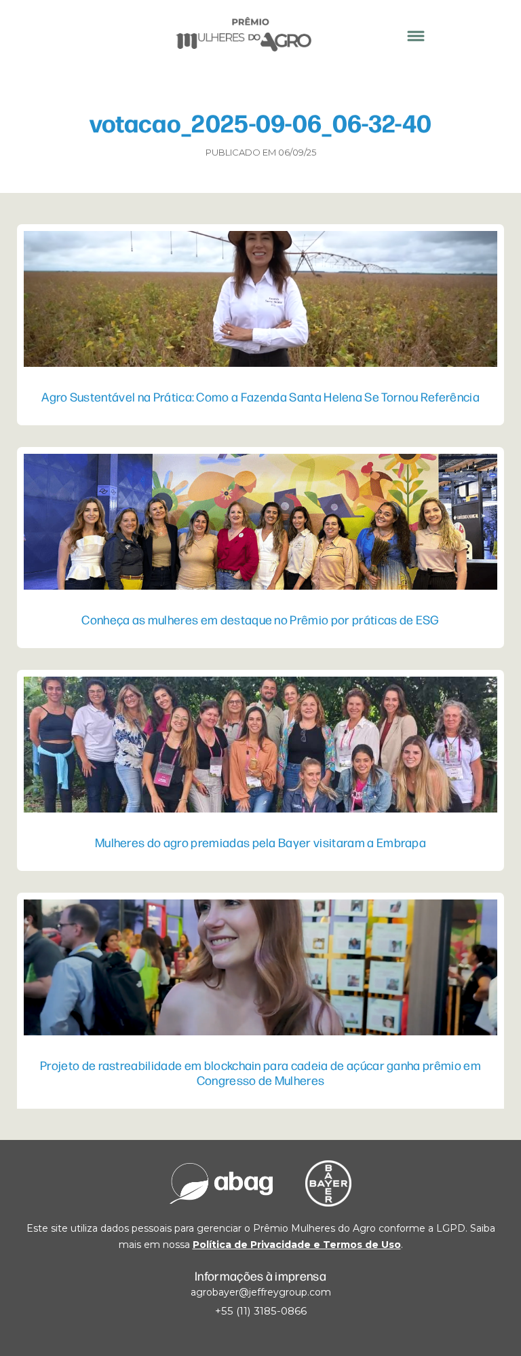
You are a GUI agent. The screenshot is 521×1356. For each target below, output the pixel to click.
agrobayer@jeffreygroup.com (261, 1292)
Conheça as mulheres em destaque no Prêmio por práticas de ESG (260, 619)
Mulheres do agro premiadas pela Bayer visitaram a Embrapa (260, 842)
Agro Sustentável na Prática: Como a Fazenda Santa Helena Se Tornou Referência (260, 396)
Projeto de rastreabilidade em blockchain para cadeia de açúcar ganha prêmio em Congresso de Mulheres (260, 1072)
